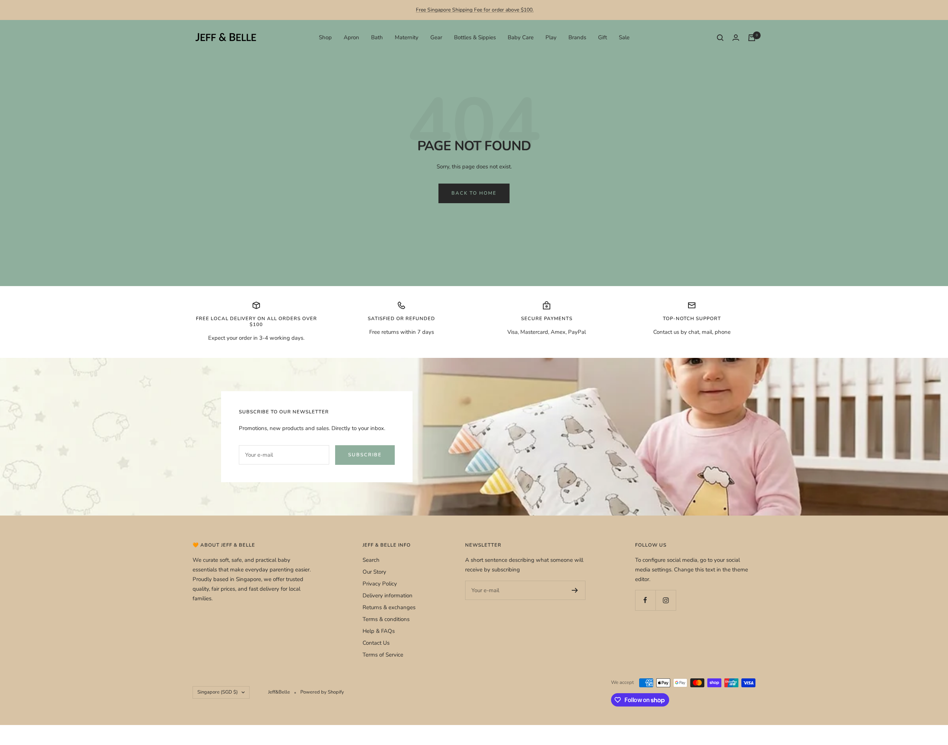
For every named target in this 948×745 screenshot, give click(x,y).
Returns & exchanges (389, 607)
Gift (602, 37)
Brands (577, 37)
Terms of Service (383, 654)
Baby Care (521, 37)
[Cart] (751, 37)
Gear (436, 37)
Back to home (474, 193)
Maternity (406, 37)
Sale (624, 37)
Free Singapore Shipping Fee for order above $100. (475, 9)
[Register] (575, 590)
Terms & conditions (386, 619)
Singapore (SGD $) (217, 692)
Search (371, 560)
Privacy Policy (380, 583)
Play (551, 37)
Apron (351, 37)
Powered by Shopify (322, 692)
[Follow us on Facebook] (645, 600)
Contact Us (376, 643)
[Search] (720, 37)
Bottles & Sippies (475, 37)
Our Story (374, 571)
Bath (377, 37)
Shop (325, 37)
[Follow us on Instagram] (665, 600)
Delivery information (388, 595)
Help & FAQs (379, 631)
